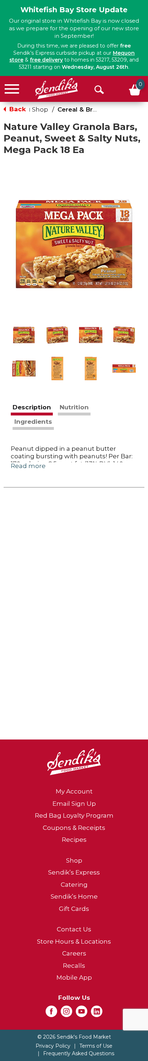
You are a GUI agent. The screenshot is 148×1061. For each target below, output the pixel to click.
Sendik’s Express (74, 872)
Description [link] (32, 407)
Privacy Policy (53, 1046)
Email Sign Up (74, 803)
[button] (24, 335)
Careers (74, 953)
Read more (28, 465)
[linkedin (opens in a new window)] (96, 1013)
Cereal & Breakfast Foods (97, 109)
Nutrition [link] (74, 407)
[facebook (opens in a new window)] (51, 1013)
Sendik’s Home (74, 896)
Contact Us (74, 929)
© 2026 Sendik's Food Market (74, 1037)
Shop (40, 109)
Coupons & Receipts (74, 827)
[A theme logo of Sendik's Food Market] (56, 88)
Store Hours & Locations (74, 941)
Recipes (74, 839)
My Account (74, 791)
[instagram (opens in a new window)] (66, 1013)
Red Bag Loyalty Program (74, 815)
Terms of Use (95, 1046)
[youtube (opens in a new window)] (81, 1013)
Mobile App (74, 977)
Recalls (74, 965)
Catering (74, 884)
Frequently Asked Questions (78, 1053)
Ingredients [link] (33, 421)
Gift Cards (74, 908)
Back (17, 109)
